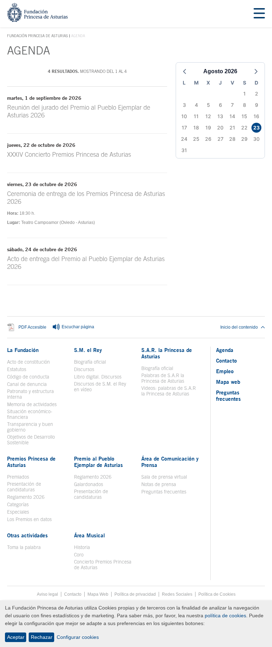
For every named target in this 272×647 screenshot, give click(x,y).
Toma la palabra (24, 547)
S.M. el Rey (88, 350)
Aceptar (15, 637)
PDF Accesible (32, 327)
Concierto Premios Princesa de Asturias (102, 564)
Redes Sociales (177, 594)
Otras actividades (27, 535)
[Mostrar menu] (259, 13)
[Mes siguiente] (256, 71)
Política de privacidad (135, 594)
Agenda (224, 350)
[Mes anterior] (184, 71)
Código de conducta (28, 377)
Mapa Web (97, 594)
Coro (79, 555)
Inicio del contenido (239, 327)
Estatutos (16, 369)
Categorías (18, 504)
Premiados (18, 477)
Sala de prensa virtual (164, 477)
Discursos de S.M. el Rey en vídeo (103, 386)
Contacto (226, 360)
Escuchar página (77, 326)
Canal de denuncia (27, 384)
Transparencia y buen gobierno (30, 427)
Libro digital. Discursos (97, 377)
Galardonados (88, 484)
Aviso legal (47, 594)
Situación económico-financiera (29, 414)
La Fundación (23, 350)
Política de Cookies (217, 594)
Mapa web (228, 382)
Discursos (84, 369)
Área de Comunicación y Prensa (170, 461)
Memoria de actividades (32, 404)
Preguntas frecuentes (163, 492)
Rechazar (41, 637)
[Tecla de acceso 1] (37, 20)
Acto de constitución (28, 362)
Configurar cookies (78, 637)
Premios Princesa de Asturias (31, 461)
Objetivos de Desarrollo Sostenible (31, 439)
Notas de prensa (158, 484)
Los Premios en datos (29, 519)
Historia (82, 547)
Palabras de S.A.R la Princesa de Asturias (162, 378)
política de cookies (225, 615)
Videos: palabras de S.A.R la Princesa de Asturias (168, 391)
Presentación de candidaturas (24, 486)
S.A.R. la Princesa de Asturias (166, 353)
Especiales (18, 512)
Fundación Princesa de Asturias (37, 36)
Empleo (225, 371)
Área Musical (89, 535)
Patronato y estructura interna (30, 394)
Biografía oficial (90, 362)
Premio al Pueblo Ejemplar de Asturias (98, 461)
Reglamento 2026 (26, 497)
